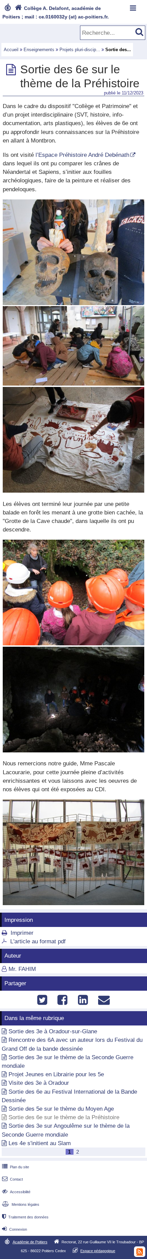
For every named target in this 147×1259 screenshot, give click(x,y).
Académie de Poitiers (30, 1242)
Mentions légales (20, 1204)
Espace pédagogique (97, 1251)
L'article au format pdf (38, 941)
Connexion (14, 1229)
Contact (12, 1179)
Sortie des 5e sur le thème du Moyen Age (61, 1109)
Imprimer (22, 933)
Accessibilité (16, 1192)
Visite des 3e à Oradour (39, 1083)
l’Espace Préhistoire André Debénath (82, 155)
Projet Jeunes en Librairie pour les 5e (56, 1074)
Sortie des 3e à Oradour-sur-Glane (53, 1031)
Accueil (11, 49)
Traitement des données (25, 1217)
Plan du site (15, 1167)
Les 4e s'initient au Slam (40, 1143)
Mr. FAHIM (22, 969)
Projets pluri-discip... (79, 49)
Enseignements (39, 49)
